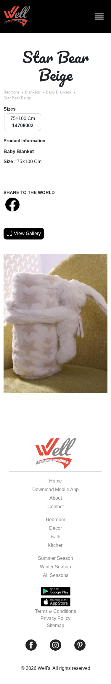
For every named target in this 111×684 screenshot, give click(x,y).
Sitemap (55, 625)
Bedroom (11, 92)
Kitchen (56, 545)
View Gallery (27, 233)
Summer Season (55, 558)
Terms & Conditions (55, 611)
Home (55, 480)
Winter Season (55, 566)
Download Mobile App (55, 489)
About (55, 498)
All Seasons (55, 575)
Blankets (32, 92)
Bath (55, 536)
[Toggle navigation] (99, 16)
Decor (55, 528)
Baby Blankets (58, 92)
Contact (55, 506)
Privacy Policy (55, 618)
